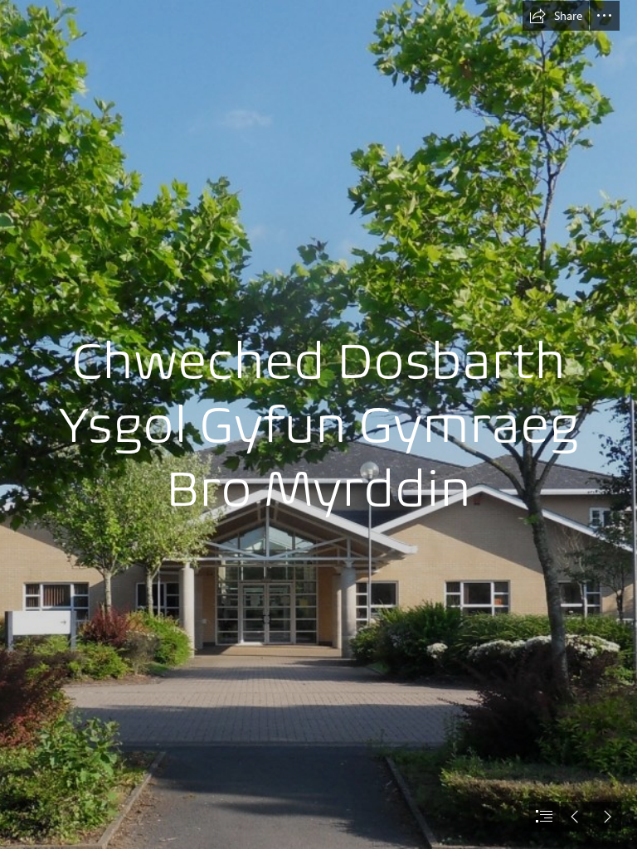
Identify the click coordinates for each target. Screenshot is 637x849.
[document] (318, 424)
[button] (556, 16)
